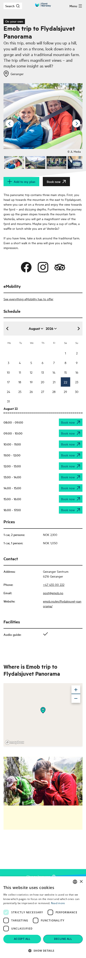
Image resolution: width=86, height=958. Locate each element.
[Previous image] (10, 123)
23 (76, 382)
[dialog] (43, 917)
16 (76, 372)
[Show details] (43, 710)
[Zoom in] (75, 689)
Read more (58, 903)
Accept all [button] (22, 939)
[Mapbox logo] (14, 742)
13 (42, 372)
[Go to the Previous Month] (7, 328)
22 (65, 382)
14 (53, 372)
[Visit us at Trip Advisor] (59, 267)
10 (8, 372)
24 (8, 391)
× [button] (81, 881)
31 (8, 401)
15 (65, 372)
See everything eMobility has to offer (28, 299)
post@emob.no (53, 593)
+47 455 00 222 (53, 584)
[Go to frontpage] (43, 5)
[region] (43, 714)
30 (77, 391)
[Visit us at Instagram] (43, 267)
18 (19, 382)
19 (31, 382)
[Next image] (76, 123)
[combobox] (75, 882)
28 (54, 391)
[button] (43, 950)
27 (42, 391)
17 (8, 382)
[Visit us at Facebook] (26, 267)
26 (31, 391)
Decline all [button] (63, 939)
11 (20, 372)
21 (54, 382)
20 (42, 382)
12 (31, 372)
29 (65, 391)
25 (19, 391)
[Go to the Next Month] (78, 328)
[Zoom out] (75, 698)
